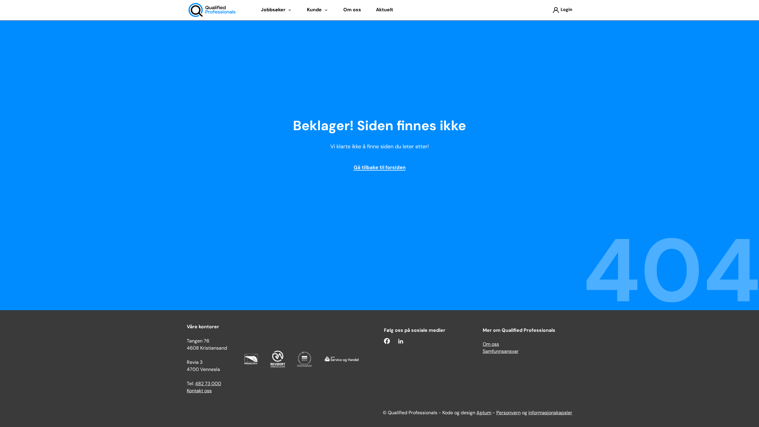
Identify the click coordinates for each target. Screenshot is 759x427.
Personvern (508, 413)
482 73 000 (208, 384)
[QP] (212, 10)
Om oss (491, 344)
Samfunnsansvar (501, 351)
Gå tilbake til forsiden (380, 167)
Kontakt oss (199, 391)
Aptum (483, 413)
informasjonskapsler (550, 413)
